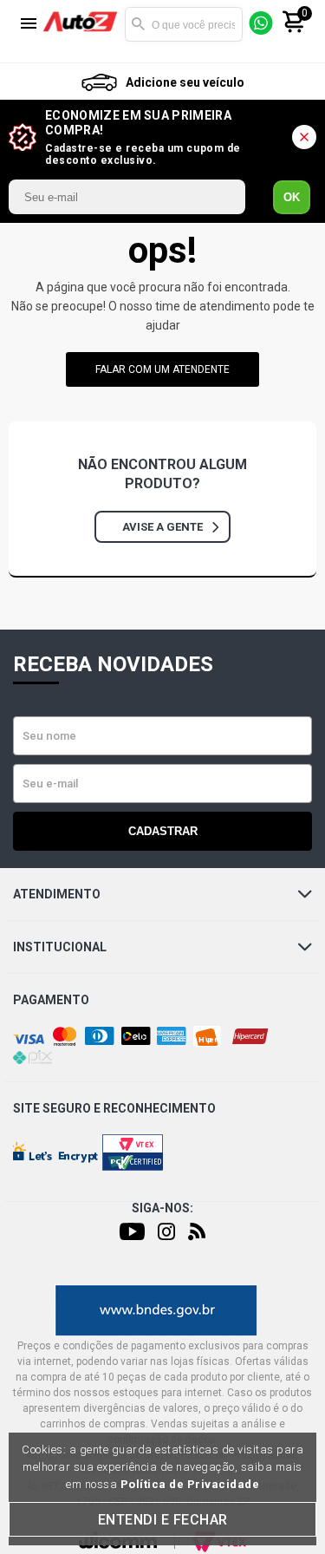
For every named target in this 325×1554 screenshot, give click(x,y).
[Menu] (28, 24)
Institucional (60, 947)
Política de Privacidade (190, 1484)
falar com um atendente (162, 369)
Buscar (138, 24)
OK (291, 197)
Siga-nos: (162, 1208)
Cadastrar (163, 831)
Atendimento (57, 894)
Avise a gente (162, 526)
